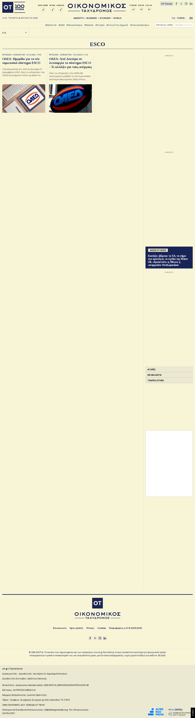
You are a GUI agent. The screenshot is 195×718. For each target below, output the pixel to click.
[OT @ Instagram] (186, 3)
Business (92, 18)
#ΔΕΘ (61, 25)
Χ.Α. (4, 32)
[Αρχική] (13, 7)
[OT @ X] (181, 3)
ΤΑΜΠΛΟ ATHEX (155, 380)
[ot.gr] (97, 11)
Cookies (101, 628)
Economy (105, 18)
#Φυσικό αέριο (74, 25)
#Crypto (99, 25)
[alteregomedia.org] (156, 714)
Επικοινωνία (59, 628)
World (117, 18)
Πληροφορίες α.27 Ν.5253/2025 (125, 628)
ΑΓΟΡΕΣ (151, 369)
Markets (79, 18)
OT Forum (166, 3)
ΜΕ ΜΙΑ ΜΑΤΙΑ (154, 374)
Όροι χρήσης (76, 628)
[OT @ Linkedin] (191, 3)
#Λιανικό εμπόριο (139, 25)
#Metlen (89, 25)
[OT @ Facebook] (176, 3)
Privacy (90, 628)
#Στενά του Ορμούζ (117, 25)
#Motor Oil (51, 25)
